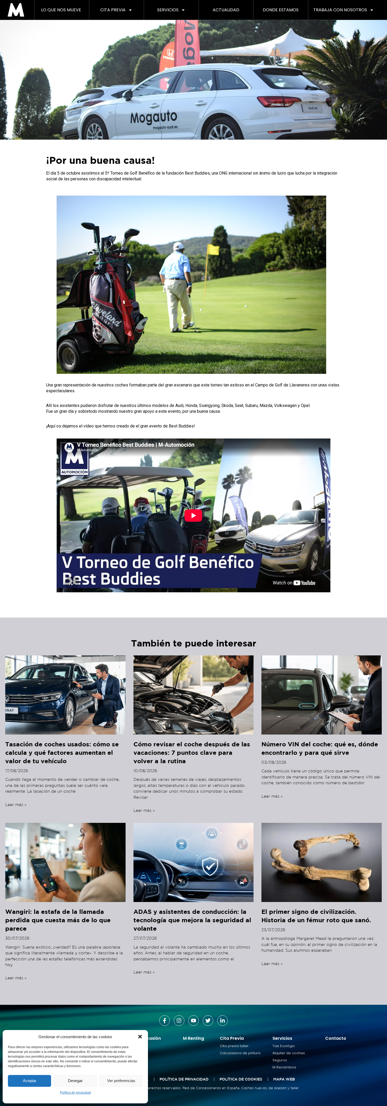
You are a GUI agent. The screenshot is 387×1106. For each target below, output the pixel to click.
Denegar (75, 1080)
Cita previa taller (234, 1045)
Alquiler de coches (288, 1053)
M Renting (193, 1038)
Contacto (335, 1038)
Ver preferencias (121, 1080)
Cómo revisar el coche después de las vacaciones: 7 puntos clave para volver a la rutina (191, 752)
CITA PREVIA (113, 10)
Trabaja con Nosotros (340, 10)
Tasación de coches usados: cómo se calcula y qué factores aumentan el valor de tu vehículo (62, 752)
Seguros (279, 1060)
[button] (140, 1036)
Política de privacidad (75, 1092)
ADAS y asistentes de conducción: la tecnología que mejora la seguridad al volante (192, 920)
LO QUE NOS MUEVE (61, 10)
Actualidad (226, 10)
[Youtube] (193, 1020)
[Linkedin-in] (222, 1020)
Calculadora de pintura (240, 1053)
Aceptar (29, 1080)
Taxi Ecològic (283, 1045)
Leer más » (16, 804)
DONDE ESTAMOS (281, 10)
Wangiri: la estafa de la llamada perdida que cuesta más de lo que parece (58, 920)
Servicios (167, 10)
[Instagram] (179, 1020)
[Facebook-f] (164, 1020)
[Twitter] (208, 1020)
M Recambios (284, 1067)
